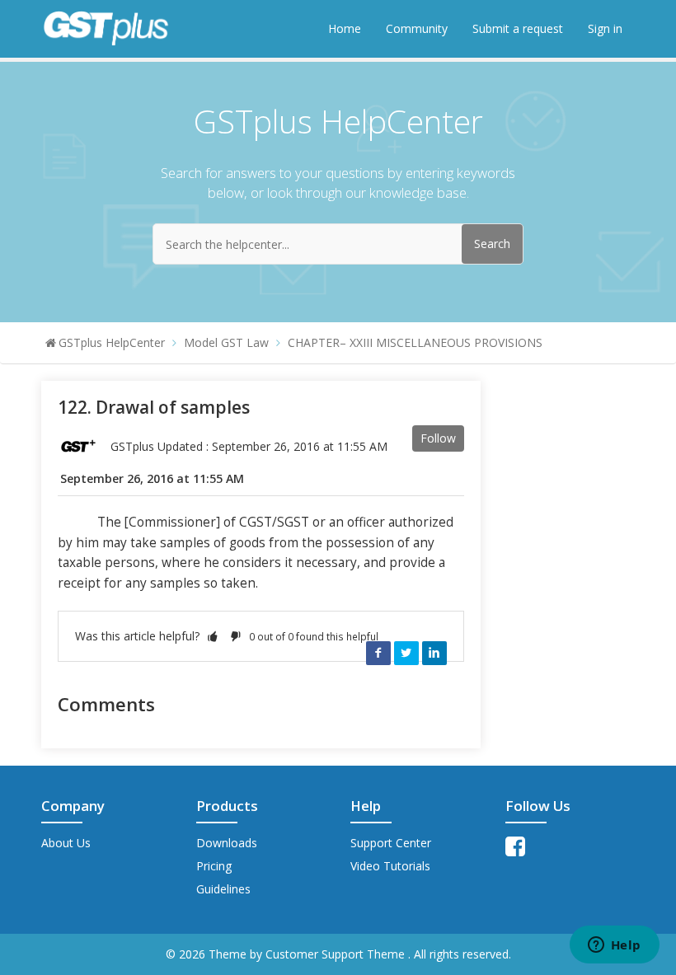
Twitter (406, 652)
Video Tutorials (390, 866)
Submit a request (517, 28)
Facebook (378, 652)
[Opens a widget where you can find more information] (614, 946)
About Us (66, 843)
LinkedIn (434, 652)
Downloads (226, 843)
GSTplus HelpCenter (112, 342)
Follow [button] (438, 438)
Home (344, 28)
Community (417, 28)
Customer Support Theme (336, 954)
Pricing (214, 866)
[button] (213, 636)
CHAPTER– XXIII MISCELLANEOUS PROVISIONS (415, 342)
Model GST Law (226, 342)
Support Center (390, 843)
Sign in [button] (605, 28)
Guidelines (223, 889)
